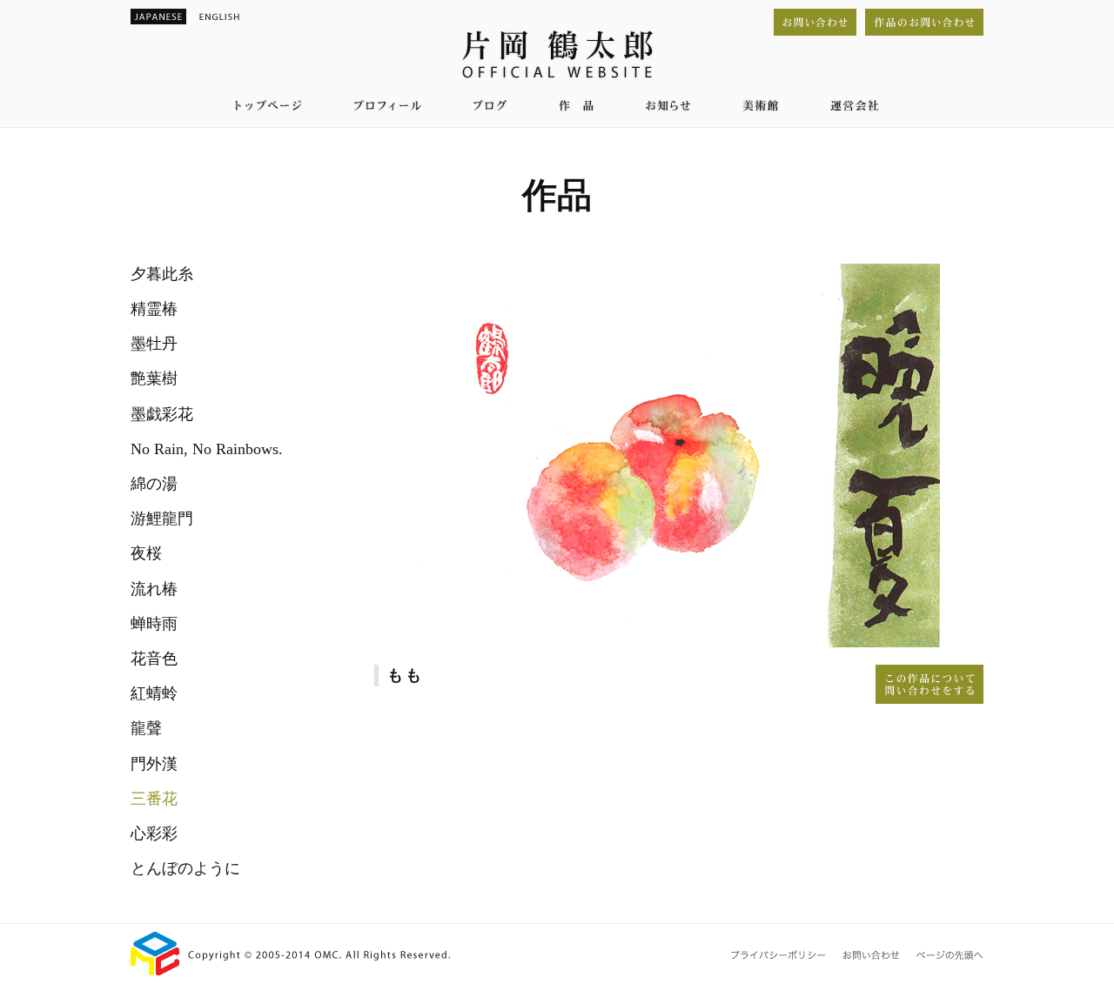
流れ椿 (154, 589)
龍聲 (146, 728)
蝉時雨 (154, 624)
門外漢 (154, 764)
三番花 (154, 798)
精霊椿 (154, 309)
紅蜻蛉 (154, 693)
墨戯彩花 (162, 414)
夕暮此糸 (162, 274)
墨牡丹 (154, 343)
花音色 (154, 658)
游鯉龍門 (162, 518)
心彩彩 (154, 833)
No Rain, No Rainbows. (207, 449)
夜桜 (146, 553)
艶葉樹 (154, 378)
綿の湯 (154, 483)
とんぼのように (185, 868)
